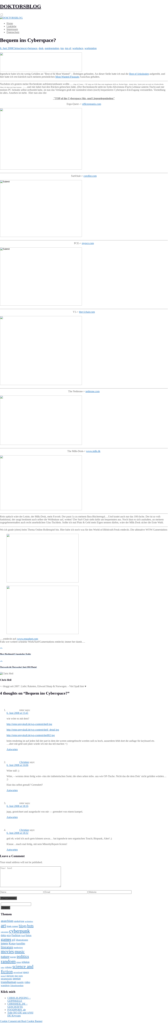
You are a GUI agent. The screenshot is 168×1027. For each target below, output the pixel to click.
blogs (23, 926)
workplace (77, 48)
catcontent (5, 932)
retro (2, 967)
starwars (10, 976)
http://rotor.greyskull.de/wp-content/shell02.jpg (31, 735)
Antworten (12, 749)
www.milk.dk (93, 451)
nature (5, 957)
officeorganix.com (91, 104)
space (26, 972)
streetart (17, 978)
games (6, 939)
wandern (5, 985)
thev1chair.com (87, 311)
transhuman (8, 982)
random (8, 961)
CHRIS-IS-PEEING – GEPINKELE (19, 999)
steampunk (6, 978)
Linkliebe (11, 26)
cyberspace (31, 48)
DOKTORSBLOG (20, 6)
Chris (15, 48)
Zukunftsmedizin (16, 985)
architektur (29, 921)
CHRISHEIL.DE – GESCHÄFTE (17, 1005)
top (62, 48)
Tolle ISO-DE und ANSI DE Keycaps (20, 1014)
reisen (18, 962)
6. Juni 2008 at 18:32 (17, 833)
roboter (8, 967)
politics (23, 956)
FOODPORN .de (16, 1009)
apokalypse (19, 921)
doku (3, 935)
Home (10, 23)
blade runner (12, 926)
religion (25, 962)
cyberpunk (19, 930)
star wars (19, 976)
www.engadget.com (27, 638)
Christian (24, 762)
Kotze (12, 943)
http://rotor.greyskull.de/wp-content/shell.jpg (29, 724)
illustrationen (22, 940)
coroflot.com (90, 175)
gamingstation (52, 48)
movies (7, 951)
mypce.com (88, 243)
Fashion (16, 935)
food (23, 935)
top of (68, 48)
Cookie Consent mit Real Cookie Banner (21, 1021)
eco (9, 935)
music (20, 951)
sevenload (17, 972)
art (3, 925)
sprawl (3, 976)
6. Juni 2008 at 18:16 (17, 806)
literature (7, 947)
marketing (18, 947)
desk (41, 48)
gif (13, 939)
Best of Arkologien (139, 73)
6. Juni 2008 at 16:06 (17, 765)
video (27, 982)
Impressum (12, 29)
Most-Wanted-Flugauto (67, 76)
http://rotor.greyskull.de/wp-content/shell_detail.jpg (33, 729)
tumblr (20, 982)
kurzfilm (20, 943)
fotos (28, 935)
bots (30, 926)
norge (13, 956)
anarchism (7, 921)
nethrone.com (92, 391)
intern (4, 943)
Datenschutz (13, 32)
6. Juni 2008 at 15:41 (17, 713)
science (22, 48)
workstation (90, 48)
